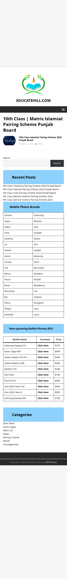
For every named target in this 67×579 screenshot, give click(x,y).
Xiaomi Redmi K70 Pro (15, 357)
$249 (57, 368)
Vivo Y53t (9, 374)
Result (6, 440)
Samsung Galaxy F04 (15, 398)
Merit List (8, 430)
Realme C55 (10, 368)
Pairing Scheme (11, 437)
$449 (57, 380)
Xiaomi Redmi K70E (14, 363)
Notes (6, 433)
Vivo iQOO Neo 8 (13, 392)
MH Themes (51, 462)
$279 (57, 345)
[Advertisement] (33, 33)
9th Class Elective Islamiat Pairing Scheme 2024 (28, 196)
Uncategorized (10, 444)
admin (40, 144)
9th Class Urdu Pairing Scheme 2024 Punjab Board (29, 192)
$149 (57, 374)
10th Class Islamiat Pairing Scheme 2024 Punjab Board (40, 139)
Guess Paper (9, 426)
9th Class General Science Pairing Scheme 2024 (28, 199)
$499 (57, 351)
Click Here (43, 345)
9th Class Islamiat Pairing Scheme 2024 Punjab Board (31, 189)
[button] (62, 109)
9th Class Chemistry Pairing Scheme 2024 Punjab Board (32, 185)
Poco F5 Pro (10, 380)
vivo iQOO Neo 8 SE (14, 386)
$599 (57, 363)
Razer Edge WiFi (12, 351)
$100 (57, 398)
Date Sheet (8, 423)
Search (6, 157)
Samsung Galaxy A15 (15, 345)
